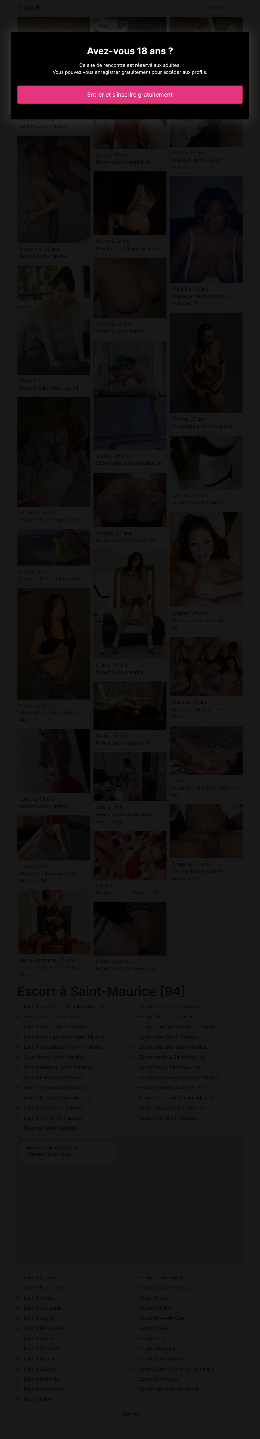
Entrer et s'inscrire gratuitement (130, 94)
